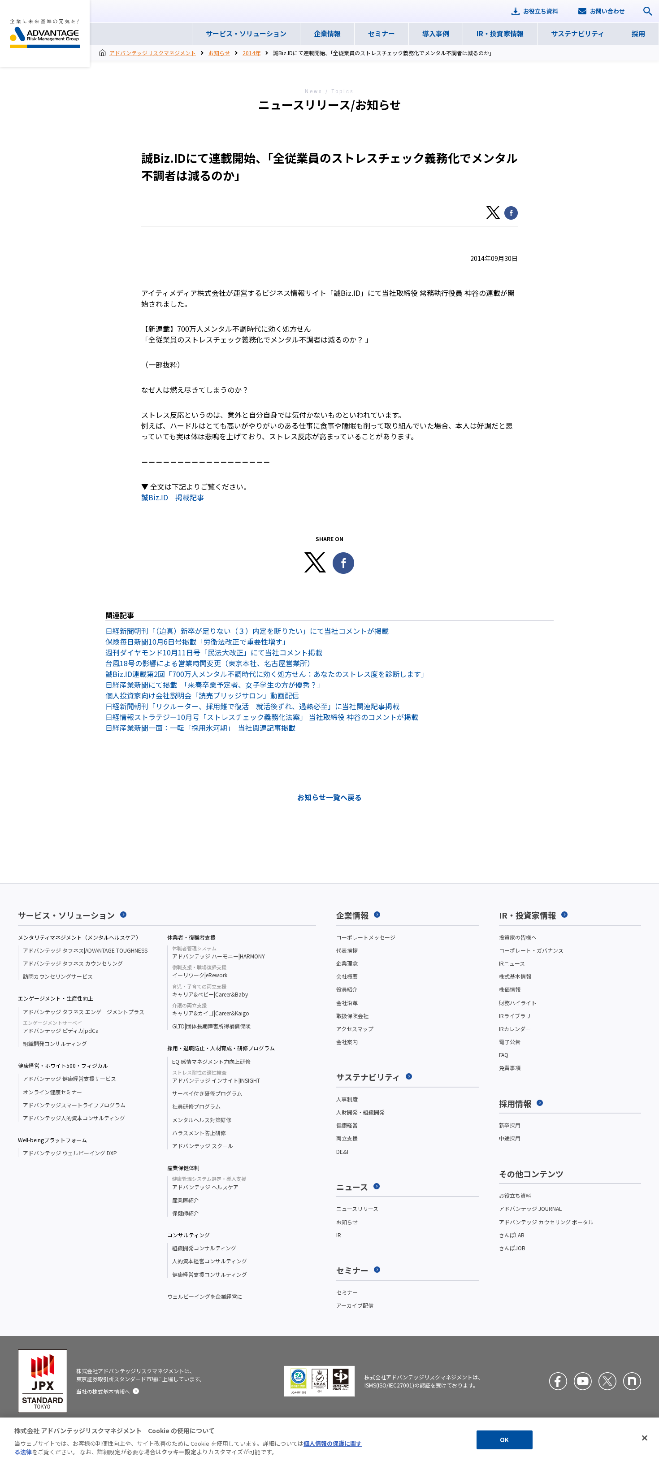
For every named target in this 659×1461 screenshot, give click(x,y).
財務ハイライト (518, 1002)
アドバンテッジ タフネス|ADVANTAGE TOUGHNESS (85, 950)
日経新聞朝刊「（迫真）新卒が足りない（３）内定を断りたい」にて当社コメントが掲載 (247, 630)
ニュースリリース (357, 1208)
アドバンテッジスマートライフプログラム (74, 1105)
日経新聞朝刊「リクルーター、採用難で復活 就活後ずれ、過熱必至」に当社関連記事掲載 (252, 706)
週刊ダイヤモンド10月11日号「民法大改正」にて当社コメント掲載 (213, 652)
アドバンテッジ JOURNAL (530, 1208)
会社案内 (347, 1041)
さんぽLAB (512, 1235)
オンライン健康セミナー (52, 1092)
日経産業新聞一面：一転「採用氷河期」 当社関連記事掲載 (200, 727)
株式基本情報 (515, 976)
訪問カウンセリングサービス (58, 976)
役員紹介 (347, 989)
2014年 (251, 52)
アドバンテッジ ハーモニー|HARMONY (218, 952)
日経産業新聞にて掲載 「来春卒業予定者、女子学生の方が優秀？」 (214, 684)
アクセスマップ (354, 1028)
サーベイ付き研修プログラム (207, 1093)
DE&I (342, 1151)
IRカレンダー (515, 1028)
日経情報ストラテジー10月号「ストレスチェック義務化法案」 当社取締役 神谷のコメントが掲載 (261, 716)
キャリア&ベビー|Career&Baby (210, 991)
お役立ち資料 (515, 1195)
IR (338, 1235)
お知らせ (219, 52)
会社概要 (347, 976)
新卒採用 (509, 1125)
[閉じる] (645, 1438)
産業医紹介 (185, 1200)
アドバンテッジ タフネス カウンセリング (73, 963)
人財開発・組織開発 (360, 1112)
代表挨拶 (347, 950)
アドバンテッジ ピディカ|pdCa (61, 1027)
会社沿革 (347, 1002)
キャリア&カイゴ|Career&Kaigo (210, 1009)
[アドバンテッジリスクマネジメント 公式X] (607, 1381)
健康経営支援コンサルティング (209, 1274)
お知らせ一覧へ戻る (329, 797)
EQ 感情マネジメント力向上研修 (211, 1061)
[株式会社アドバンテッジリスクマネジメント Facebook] (558, 1381)
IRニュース (512, 963)
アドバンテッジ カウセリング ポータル (546, 1222)
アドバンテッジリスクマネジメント (45, 33)
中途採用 (509, 1138)
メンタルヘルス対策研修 (201, 1119)
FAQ (503, 1054)
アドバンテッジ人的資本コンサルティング (74, 1118)
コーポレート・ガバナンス (531, 950)
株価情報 (509, 989)
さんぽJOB (512, 1248)
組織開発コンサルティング (55, 1043)
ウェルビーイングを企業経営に (205, 1296)
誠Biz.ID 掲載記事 (172, 497)
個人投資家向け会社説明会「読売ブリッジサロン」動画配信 (202, 695)
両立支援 (347, 1138)
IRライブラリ (515, 1015)
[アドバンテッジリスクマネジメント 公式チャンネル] (583, 1381)
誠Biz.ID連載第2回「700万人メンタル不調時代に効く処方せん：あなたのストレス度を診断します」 (266, 673)
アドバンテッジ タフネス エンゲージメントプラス (83, 1011)
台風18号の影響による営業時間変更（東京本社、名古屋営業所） (209, 663)
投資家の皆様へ (518, 937)
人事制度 (347, 1099)
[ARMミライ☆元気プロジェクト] (632, 1381)
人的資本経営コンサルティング (209, 1261)
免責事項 (509, 1067)
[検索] (648, 11)
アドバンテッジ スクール (202, 1145)
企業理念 (347, 963)
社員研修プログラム (196, 1106)
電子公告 (509, 1041)
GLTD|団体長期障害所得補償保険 (211, 1026)
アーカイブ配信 (354, 1305)
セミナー (347, 1292)
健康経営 (347, 1125)
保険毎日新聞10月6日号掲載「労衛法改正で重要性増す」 (197, 641)
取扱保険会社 (352, 1015)
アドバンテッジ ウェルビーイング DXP (70, 1153)
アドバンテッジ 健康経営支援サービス (69, 1078)
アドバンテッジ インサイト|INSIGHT (216, 1077)
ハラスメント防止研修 (199, 1132)
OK (504, 1439)
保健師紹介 (185, 1213)
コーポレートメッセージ (365, 937)
